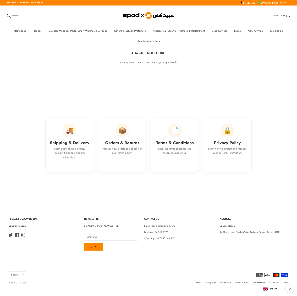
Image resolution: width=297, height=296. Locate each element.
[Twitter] (11, 235)
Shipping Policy (241, 282)
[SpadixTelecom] (148, 15)
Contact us (273, 282)
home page (155, 62)
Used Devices (219, 31)
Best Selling (276, 31)
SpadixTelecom (21, 282)
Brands (37, 31)
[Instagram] (23, 235)
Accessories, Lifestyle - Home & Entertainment (179, 31)
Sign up (93, 246)
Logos (237, 31)
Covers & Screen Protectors (130, 31)
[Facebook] (17, 235)
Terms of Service (258, 282)
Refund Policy (225, 282)
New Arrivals (255, 31)
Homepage (20, 31)
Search (198, 282)
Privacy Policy (210, 282)
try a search (171, 62)
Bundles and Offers (149, 41)
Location (285, 282)
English (283, 2)
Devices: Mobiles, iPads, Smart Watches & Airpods (77, 31)
